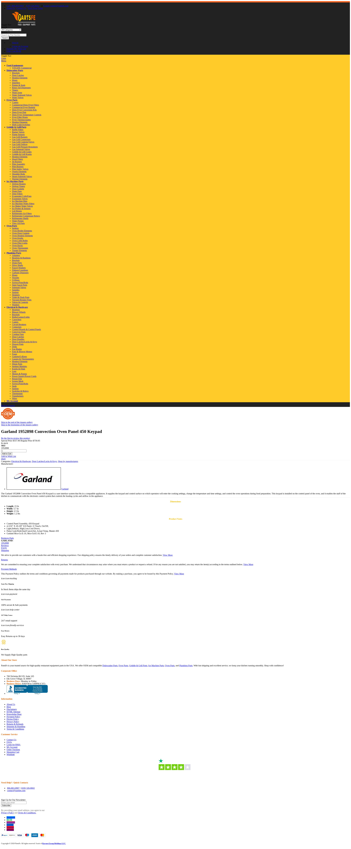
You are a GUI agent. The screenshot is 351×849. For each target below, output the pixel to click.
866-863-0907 (13, 788)
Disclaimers (12, 709)
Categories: (6, 461)
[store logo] (23, 25)
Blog (9, 707)
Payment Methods (9, 569)
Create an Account (20, 46)
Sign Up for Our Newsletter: (13, 800)
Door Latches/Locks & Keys (44, 461)
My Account (12, 401)
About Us (11, 8)
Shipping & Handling (16, 726)
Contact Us (21, 8)
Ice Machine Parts (15, 181)
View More (168, 555)
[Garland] (34, 489)
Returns (4, 560)
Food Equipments (15, 65)
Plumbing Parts (14, 253)
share (3, 459)
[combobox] (13, 35)
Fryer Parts (12, 100)
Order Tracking (13, 749)
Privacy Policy (13, 721)
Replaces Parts (7, 538)
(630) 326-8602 (32, 6)
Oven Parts (12, 226)
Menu (3, 61)
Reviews (5, 545)
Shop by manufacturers (68, 461)
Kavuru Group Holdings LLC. (54, 843)
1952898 (5, 543)
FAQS (4, 548)
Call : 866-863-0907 (15, 6)
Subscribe (6, 805)
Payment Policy (13, 717)
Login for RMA (13, 744)
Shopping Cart (13, 752)
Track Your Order (35, 8)
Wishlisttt (11, 754)
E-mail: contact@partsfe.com (55, 6)
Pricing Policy (13, 719)
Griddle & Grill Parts (16, 127)
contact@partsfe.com (16, 790)
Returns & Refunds (15, 724)
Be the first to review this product (15, 438)
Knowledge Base (14, 714)
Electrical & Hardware (17, 307)
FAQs (9, 742)
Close (3, 58)
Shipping (5, 550)
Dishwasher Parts (15, 70)
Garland (64, 489)
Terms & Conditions (15, 729)
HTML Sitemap (13, 712)
